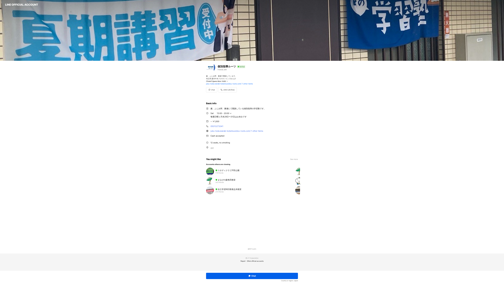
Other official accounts (255, 261)
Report (243, 261)
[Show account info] (241, 66)
